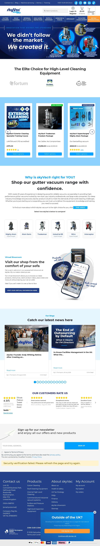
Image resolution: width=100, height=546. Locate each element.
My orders (79, 492)
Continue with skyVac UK (67, 536)
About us (55, 485)
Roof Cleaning (16, 19)
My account (80, 485)
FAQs (53, 495)
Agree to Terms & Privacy (14, 452)
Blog (16, 3)
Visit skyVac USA (67, 531)
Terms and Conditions (35, 535)
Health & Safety (57, 489)
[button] (8, 131)
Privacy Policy (37, 457)
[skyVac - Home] (14, 11)
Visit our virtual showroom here (22, 290)
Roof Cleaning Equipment (37, 489)
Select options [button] (18, 154)
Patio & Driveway (49, 19)
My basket (80, 489)
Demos (39, 3)
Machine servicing (27, 3)
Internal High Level (27, 19)
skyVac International (93, 19)
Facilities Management (82, 19)
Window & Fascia (59, 19)
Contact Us (9, 3)
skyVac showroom (58, 505)
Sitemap (54, 509)
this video (80, 207)
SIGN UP (81, 446)
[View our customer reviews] (91, 11)
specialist (70, 19)
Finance (54, 499)
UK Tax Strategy (57, 492)
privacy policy (55, 455)
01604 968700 (8, 503)
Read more (11, 370)
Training (47, 3)
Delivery (54, 502)
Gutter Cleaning (5, 19)
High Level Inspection (38, 19)
